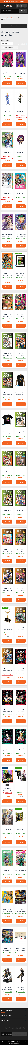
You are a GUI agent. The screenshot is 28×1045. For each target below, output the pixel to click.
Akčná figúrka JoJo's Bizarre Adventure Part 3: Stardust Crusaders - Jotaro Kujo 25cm (20, 989)
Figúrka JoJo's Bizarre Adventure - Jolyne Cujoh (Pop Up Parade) (21, 112)
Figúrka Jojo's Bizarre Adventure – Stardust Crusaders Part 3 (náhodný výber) (7, 950)
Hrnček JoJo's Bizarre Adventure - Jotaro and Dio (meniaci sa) (21, 789)
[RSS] (24, 1028)
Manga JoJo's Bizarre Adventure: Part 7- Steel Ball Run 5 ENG (7, 194)
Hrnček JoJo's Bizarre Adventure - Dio (21, 830)
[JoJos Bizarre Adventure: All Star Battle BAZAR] (7, 775)
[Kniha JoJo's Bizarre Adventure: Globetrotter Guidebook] (20, 857)
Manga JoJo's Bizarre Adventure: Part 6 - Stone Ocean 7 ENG (20, 355)
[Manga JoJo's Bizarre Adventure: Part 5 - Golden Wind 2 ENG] (20, 576)
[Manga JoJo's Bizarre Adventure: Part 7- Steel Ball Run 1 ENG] (7, 301)
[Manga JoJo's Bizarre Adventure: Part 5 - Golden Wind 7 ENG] (7, 656)
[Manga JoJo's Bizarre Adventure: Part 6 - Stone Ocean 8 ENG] (7, 341)
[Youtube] (16, 1028)
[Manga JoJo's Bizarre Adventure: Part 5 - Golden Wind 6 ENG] (20, 536)
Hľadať (23, 10)
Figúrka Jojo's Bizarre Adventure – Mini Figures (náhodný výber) (20, 910)
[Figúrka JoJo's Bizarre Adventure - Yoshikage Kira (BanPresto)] (7, 98)
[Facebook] (9, 1028)
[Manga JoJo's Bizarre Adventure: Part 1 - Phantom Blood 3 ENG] (20, 736)
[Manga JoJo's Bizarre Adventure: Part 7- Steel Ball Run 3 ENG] (7, 260)
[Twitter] (13, 1028)
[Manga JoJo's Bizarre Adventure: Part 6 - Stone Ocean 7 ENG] (20, 341)
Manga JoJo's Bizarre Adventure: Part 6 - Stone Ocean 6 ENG (7, 394)
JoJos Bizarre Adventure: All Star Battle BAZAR (7, 790)
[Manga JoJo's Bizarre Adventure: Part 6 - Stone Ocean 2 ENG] (7, 497)
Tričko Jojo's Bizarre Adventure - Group (7, 432)
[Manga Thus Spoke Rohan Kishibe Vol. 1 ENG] (7, 221)
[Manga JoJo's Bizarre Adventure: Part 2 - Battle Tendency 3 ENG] (20, 697)
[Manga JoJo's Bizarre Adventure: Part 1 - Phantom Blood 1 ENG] (7, 736)
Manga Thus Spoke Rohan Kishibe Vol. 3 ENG (20, 73)
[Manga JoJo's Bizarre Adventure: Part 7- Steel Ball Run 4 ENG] (20, 180)
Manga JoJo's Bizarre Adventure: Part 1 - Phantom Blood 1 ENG (7, 750)
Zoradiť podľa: (5, 40)
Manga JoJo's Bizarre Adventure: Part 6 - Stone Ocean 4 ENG (7, 472)
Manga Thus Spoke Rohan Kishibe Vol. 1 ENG (7, 235)
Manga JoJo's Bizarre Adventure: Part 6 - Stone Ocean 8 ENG (7, 355)
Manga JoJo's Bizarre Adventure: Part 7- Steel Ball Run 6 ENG (7, 153)
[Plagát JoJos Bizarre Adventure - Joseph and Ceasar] (7, 816)
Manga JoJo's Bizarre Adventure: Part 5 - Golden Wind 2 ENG (20, 590)
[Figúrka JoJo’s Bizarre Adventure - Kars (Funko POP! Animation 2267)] (20, 139)
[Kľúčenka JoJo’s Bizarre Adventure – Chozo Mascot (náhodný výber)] (20, 936)
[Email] (5, 1028)
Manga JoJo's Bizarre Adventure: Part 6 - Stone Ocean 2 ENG (7, 511)
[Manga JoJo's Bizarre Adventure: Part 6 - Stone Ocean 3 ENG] (20, 419)
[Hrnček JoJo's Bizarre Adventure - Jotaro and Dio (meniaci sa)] (20, 775)
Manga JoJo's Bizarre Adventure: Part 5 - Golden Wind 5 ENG (7, 550)
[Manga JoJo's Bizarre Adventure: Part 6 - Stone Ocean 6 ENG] (7, 380)
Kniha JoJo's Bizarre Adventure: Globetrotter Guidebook (20, 871)
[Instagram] (20, 1028)
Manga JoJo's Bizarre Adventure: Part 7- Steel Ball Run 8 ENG (7, 73)
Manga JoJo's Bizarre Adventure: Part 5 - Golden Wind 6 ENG (20, 550)
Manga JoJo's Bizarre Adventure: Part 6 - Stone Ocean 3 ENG (20, 433)
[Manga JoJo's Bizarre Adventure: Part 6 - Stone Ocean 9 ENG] (20, 301)
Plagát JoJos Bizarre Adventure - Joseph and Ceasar (7, 830)
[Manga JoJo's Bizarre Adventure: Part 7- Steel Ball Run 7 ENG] (7, 857)
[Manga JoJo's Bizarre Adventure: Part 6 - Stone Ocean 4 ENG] (7, 458)
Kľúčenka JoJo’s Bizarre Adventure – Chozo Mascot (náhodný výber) (20, 950)
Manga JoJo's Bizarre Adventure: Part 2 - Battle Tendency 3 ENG (20, 711)
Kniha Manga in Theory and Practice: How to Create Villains (7, 910)
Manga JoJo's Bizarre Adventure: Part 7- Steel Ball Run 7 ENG (7, 871)
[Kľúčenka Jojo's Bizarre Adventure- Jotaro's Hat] (7, 615)
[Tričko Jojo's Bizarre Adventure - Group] (7, 419)
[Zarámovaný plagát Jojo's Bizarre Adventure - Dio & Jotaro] (20, 260)
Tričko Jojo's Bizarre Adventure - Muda (20, 393)
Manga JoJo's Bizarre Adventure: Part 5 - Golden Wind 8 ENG (20, 629)
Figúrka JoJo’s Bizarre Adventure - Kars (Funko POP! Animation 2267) (21, 153)
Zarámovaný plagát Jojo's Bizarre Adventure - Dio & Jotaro (21, 274)
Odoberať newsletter (19, 1034)
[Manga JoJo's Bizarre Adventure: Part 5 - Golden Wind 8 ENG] (20, 615)
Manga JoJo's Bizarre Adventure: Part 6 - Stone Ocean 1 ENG (20, 472)
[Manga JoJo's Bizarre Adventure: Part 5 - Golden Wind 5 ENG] (7, 536)
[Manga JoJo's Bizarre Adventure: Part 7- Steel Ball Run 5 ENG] (7, 180)
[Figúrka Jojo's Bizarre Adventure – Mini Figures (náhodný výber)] (20, 896)
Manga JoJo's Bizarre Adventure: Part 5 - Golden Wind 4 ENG (7, 590)
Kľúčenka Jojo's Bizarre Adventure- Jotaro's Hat (7, 629)
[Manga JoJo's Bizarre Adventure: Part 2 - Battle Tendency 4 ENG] (7, 697)
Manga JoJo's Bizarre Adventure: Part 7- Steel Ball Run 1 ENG (7, 315)
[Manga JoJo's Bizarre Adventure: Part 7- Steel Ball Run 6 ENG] (7, 139)
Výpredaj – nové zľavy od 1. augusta (14, 1)
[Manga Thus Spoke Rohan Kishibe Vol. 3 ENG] (20, 59)
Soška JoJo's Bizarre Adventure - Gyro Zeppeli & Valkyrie (7, 989)
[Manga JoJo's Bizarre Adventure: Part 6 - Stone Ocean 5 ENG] (20, 497)
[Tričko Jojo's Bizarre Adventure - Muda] (20, 380)
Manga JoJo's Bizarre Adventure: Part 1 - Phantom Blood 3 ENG (20, 750)
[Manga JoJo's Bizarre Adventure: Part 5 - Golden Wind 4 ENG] (7, 576)
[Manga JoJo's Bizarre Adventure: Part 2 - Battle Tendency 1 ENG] (20, 656)
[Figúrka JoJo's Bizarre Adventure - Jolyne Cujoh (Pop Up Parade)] (20, 98)
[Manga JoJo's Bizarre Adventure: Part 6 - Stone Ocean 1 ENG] (20, 458)
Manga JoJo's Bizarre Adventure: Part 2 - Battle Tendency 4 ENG (7, 711)
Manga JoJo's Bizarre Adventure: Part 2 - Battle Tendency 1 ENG (20, 670)
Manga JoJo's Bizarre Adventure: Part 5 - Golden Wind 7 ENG (7, 670)
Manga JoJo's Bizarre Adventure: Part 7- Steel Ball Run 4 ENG (20, 194)
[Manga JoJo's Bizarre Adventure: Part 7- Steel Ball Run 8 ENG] (7, 59)
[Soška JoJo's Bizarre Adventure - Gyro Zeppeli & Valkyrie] (7, 975)
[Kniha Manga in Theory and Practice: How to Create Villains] (7, 896)
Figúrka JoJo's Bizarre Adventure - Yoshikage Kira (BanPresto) (7, 112)
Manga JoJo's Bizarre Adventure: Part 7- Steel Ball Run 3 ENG (7, 274)
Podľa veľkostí (21, 397)
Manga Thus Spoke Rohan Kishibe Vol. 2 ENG (20, 235)
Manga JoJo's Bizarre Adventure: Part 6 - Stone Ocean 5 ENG (20, 511)
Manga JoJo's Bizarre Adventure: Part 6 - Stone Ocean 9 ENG (20, 315)
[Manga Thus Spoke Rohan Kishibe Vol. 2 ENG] (20, 221)
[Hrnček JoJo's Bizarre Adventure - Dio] (20, 816)
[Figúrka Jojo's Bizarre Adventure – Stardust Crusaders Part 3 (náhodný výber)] (7, 936)
